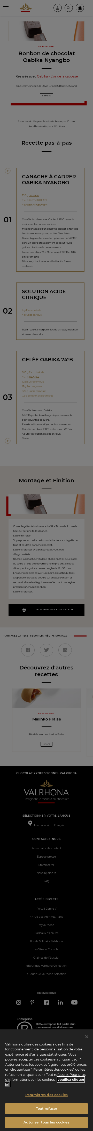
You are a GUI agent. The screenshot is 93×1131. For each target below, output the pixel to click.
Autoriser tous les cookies (46, 1122)
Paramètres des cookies (46, 1095)
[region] (46, 1080)
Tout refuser (46, 1108)
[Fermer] (86, 1036)
